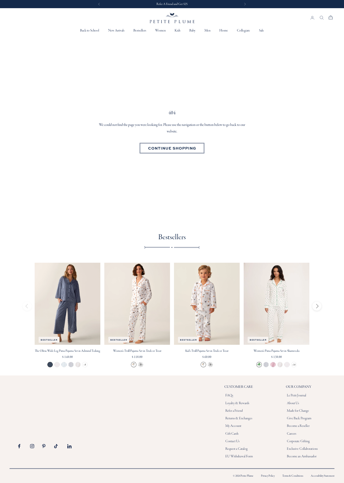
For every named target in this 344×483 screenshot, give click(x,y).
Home (223, 30)
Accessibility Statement (322, 475)
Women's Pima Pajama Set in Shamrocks (277, 351)
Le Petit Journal (296, 395)
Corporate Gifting (298, 441)
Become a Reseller (298, 426)
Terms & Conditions (292, 475)
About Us (293, 403)
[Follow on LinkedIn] (69, 446)
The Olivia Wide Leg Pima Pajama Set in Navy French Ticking (70, 364)
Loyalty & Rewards (237, 403)
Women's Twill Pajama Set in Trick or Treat (137, 351)
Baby (192, 30)
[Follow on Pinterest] (45, 446)
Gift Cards (232, 433)
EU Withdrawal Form (239, 456)
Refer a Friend (234, 411)
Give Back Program (299, 418)
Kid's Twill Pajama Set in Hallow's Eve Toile (210, 364)
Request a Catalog (236, 449)
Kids (177, 30)
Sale (261, 30)
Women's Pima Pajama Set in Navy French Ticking (266, 364)
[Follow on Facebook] (21, 446)
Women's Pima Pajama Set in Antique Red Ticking (273, 364)
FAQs (229, 395)
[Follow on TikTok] (57, 446)
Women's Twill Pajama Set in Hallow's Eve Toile (140, 364)
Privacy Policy (268, 475)
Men (207, 30)
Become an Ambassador (302, 456)
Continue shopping (172, 148)
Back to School (89, 30)
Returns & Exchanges (238, 418)
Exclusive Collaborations (302, 449)
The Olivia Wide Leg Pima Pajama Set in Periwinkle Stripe (64, 364)
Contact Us (232, 441)
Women (160, 30)
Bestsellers (139, 30)
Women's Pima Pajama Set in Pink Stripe (286, 364)
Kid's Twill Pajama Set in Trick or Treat (207, 351)
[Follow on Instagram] (33, 446)
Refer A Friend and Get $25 (172, 4)
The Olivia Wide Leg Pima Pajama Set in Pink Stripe (57, 364)
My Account (233, 426)
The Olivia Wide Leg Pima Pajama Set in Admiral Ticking (67, 351)
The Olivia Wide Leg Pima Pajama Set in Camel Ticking (77, 364)
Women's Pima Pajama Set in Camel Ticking (280, 364)
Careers (291, 433)
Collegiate (243, 30)
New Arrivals (116, 30)
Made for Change (298, 411)
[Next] (316, 306)
